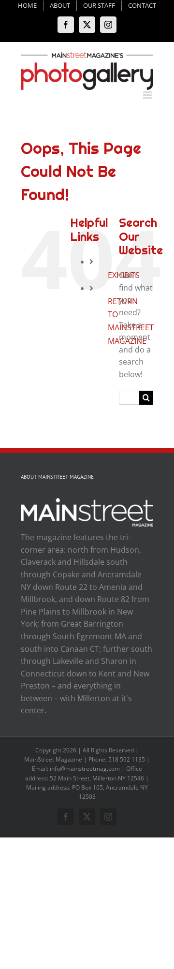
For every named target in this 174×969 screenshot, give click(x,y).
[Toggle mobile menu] (148, 95)
